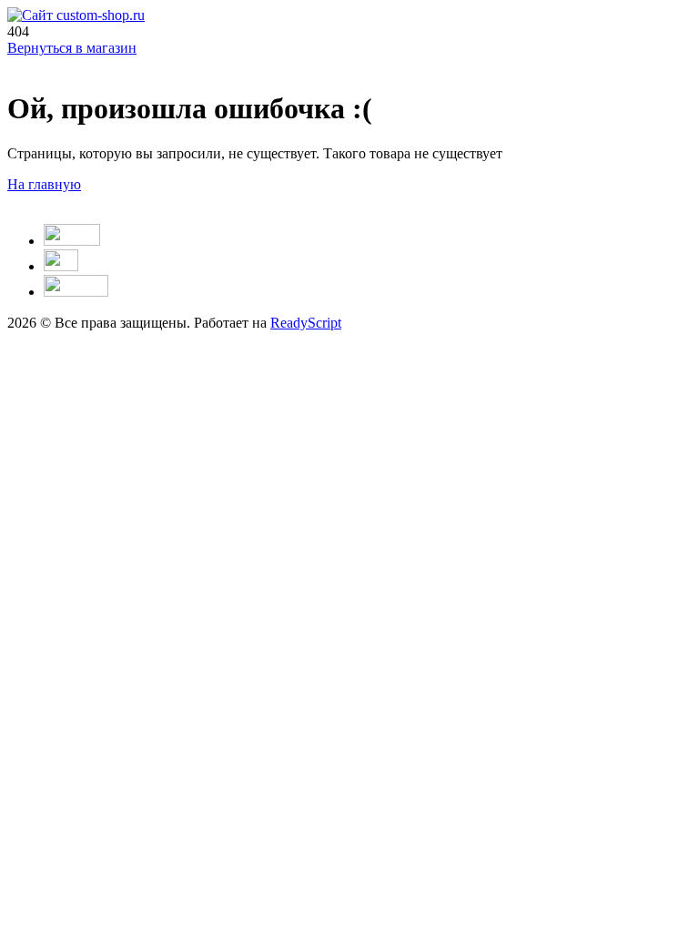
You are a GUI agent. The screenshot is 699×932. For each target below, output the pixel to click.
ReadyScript (305, 322)
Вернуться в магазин (72, 48)
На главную (44, 184)
